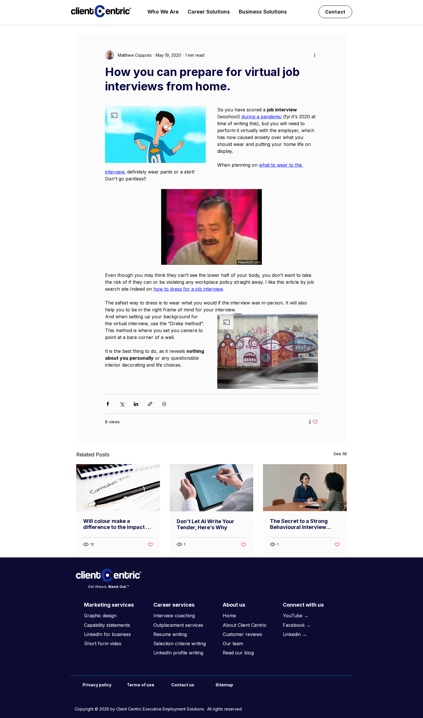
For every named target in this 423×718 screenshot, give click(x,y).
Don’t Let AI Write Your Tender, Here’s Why (205, 524)
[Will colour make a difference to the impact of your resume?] (118, 487)
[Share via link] (150, 404)
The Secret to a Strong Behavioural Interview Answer (299, 524)
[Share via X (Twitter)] (122, 404)
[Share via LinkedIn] (136, 404)
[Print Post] (164, 404)
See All (340, 453)
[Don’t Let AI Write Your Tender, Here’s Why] (212, 487)
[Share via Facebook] (107, 404)
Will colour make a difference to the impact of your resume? (117, 524)
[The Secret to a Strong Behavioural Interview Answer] (305, 487)
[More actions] (314, 55)
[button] (163, 11)
